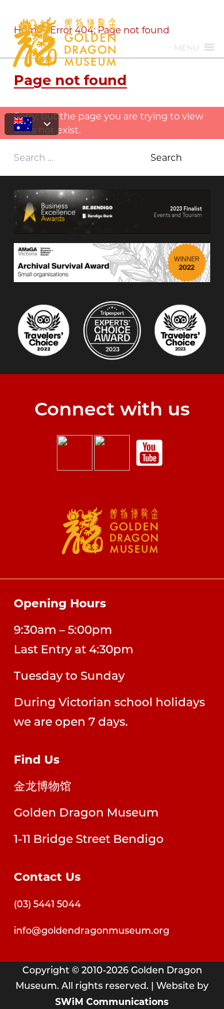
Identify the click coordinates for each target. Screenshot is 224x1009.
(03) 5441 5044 (47, 904)
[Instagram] (112, 453)
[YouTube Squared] (149, 453)
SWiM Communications (112, 1001)
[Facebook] (74, 453)
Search (166, 157)
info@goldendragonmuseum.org (91, 930)
